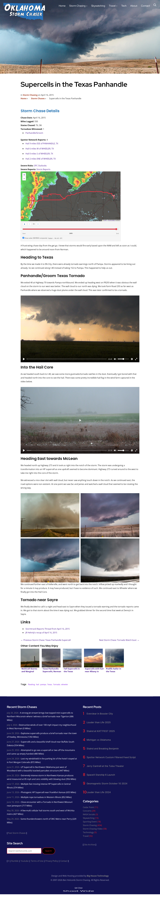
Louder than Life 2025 (99, 722)
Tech (123, 5)
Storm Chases (38, 98)
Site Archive (89, 844)
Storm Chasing (77, 5)
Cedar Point (88, 807)
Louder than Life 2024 (99, 792)
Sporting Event (90, 821)
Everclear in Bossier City (100, 713)
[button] (24, 175)
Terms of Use (37, 861)
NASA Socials (89, 814)
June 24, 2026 (13, 758)
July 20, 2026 (12, 712)
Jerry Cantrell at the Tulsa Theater (105, 766)
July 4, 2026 (12, 725)
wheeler (64, 684)
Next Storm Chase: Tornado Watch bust (119, 640)
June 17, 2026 (13, 784)
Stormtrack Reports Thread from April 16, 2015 (48, 628)
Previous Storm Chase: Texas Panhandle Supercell (46, 640)
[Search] (154, 4)
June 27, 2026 (13, 741)
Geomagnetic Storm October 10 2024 (107, 783)
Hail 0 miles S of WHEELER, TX (39, 153)
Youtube (25, 861)
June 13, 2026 (13, 792)
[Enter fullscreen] (136, 359)
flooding (31, 684)
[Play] (24, 359)
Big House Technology (98, 875)
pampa (43, 684)
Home (62, 5)
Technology (88, 832)
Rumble (14, 861)
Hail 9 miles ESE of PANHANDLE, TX (42, 143)
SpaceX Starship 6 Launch (101, 774)
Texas (49, 684)
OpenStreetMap (111, 220)
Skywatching (98, 5)
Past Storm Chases (17, 833)
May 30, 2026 (13, 810)
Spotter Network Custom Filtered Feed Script (111, 757)
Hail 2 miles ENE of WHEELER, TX (41, 158)
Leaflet (104, 220)
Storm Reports (43, 169)
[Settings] (132, 359)
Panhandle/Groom (34, 133)
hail (37, 684)
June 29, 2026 (13, 733)
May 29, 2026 (13, 819)
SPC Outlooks (40, 165)
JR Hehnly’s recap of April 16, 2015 (41, 632)
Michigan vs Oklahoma (99, 740)
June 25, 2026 (13, 750)
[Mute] (115, 359)
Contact (145, 5)
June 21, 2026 (13, 767)
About (133, 5)
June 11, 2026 (13, 797)
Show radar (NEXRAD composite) (35, 238)
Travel (112, 5)
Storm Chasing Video (93, 828)
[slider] (66, 359)
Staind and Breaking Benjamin (103, 748)
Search (48, 850)
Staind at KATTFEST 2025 (101, 731)
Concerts (87, 810)
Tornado (56, 684)
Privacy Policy (51, 861)
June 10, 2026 (13, 802)
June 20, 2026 (13, 775)
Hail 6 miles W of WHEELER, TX (40, 148)
